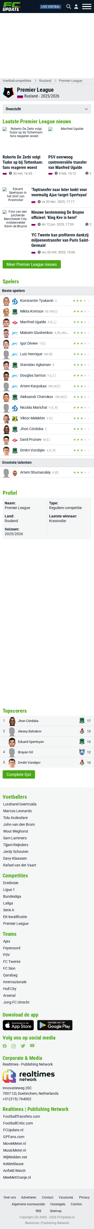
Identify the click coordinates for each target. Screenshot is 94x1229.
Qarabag (10, 975)
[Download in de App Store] (18, 1025)
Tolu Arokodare (15, 818)
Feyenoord (11, 948)
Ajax (6, 941)
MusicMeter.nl (14, 1150)
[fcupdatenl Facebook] (5, 1046)
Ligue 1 (9, 890)
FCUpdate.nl (13, 1130)
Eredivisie (10, 883)
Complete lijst (19, 774)
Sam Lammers (15, 838)
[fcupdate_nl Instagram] (13, 1046)
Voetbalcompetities (17, 81)
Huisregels (57, 1204)
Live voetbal (50, 7)
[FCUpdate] (12, 6)
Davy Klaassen (15, 858)
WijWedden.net (15, 1157)
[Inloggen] (74, 6)
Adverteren (28, 1197)
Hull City (9, 989)
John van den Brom (19, 824)
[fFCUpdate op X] (23, 1046)
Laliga (8, 903)
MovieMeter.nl (14, 1143)
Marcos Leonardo (17, 811)
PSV (6, 955)
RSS (38, 1211)
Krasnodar (57, 521)
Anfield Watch (14, 1171)
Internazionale (14, 982)
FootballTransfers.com (21, 1116)
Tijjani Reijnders (15, 845)
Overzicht (13, 109)
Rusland (45, 81)
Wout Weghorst (15, 831)
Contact (47, 1197)
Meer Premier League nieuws (32, 264)
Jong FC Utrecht (16, 1002)
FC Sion (9, 968)
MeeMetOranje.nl (17, 1177)
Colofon (76, 1204)
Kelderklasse (13, 1164)
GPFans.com (13, 1137)
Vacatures (66, 1197)
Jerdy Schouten (15, 851)
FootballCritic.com (18, 1123)
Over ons (10, 1197)
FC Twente (11, 961)
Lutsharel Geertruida (20, 804)
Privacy (84, 1197)
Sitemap (56, 1211)
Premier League (70, 81)
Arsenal (9, 995)
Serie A (8, 910)
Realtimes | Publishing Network (47, 1223)
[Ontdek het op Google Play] (55, 1025)
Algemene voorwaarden (28, 1204)
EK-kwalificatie (15, 917)
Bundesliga (12, 896)
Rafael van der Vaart (19, 865)
